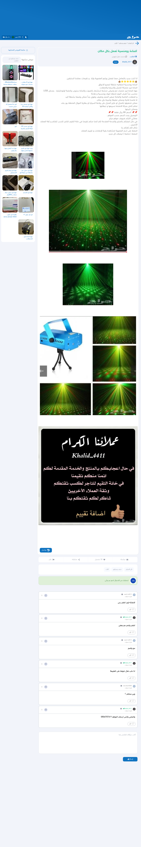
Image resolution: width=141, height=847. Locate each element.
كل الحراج (131, 43)
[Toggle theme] (26, 37)
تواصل (44, 550)
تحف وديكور (122, 43)
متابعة (115, 62)
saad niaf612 (128, 594)
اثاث (116, 43)
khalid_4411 (127, 62)
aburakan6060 (127, 686)
